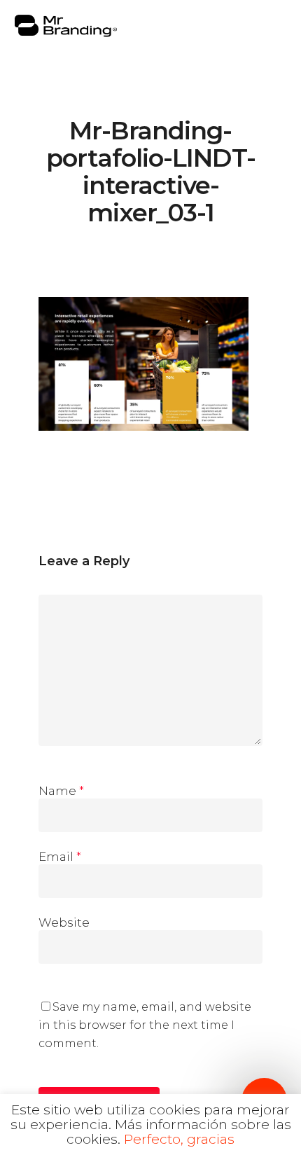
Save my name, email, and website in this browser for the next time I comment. (144, 1025)
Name (61, 791)
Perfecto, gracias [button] (179, 1139)
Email (59, 857)
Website (64, 922)
